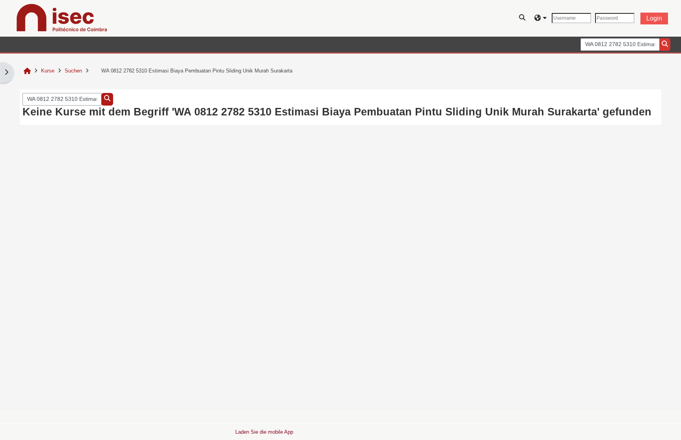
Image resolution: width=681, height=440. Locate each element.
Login (654, 18)
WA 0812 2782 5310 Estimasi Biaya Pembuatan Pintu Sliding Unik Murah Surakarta (196, 71)
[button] (522, 18)
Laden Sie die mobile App (264, 432)
